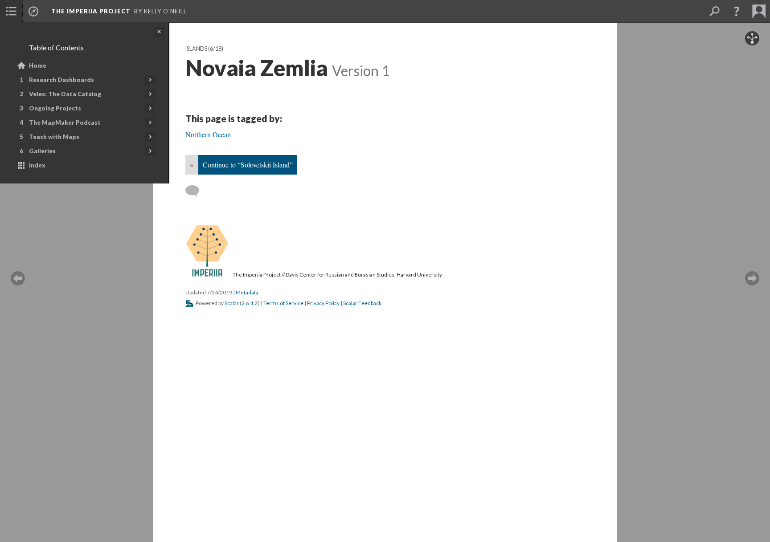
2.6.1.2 (250, 303)
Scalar (232, 303)
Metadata (247, 292)
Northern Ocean (208, 134)
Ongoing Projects (55, 108)
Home (37, 65)
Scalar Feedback (362, 303)
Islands (196, 48)
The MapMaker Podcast (65, 122)
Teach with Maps (54, 136)
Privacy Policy (323, 303)
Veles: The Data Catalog (65, 94)
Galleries (42, 151)
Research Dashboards (61, 79)
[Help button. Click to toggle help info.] (736, 11)
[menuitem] (11, 11)
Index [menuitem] (37, 165)
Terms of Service (283, 303)
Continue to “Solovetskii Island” (248, 164)
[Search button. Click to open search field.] (714, 11)
